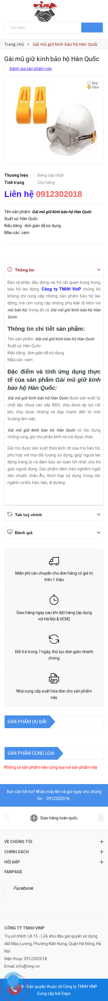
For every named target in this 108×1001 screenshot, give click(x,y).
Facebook (23, 888)
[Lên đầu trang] (96, 983)
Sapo (66, 993)
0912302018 (59, 194)
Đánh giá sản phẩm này (30, 68)
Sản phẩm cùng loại (31, 753)
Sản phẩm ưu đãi (27, 721)
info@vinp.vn (28, 966)
